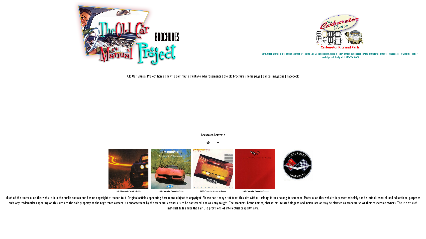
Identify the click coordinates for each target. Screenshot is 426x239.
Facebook (293, 76)
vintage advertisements (206, 76)
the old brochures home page (242, 76)
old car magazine (273, 76)
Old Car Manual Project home (145, 76)
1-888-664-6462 (351, 57)
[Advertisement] (213, 107)
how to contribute (178, 76)
